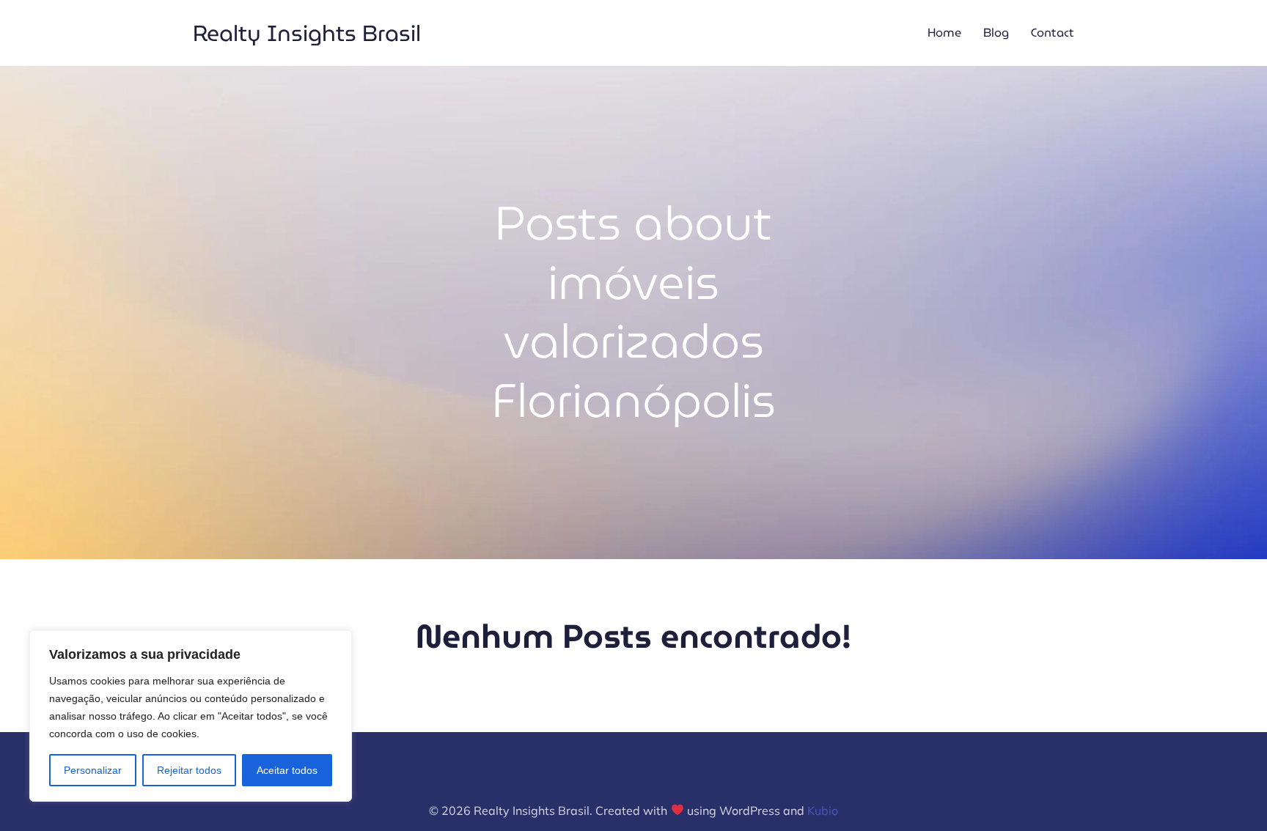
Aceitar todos (287, 770)
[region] (190, 716)
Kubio (822, 810)
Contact (1052, 32)
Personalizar (93, 770)
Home (944, 32)
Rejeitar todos (189, 770)
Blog (996, 32)
